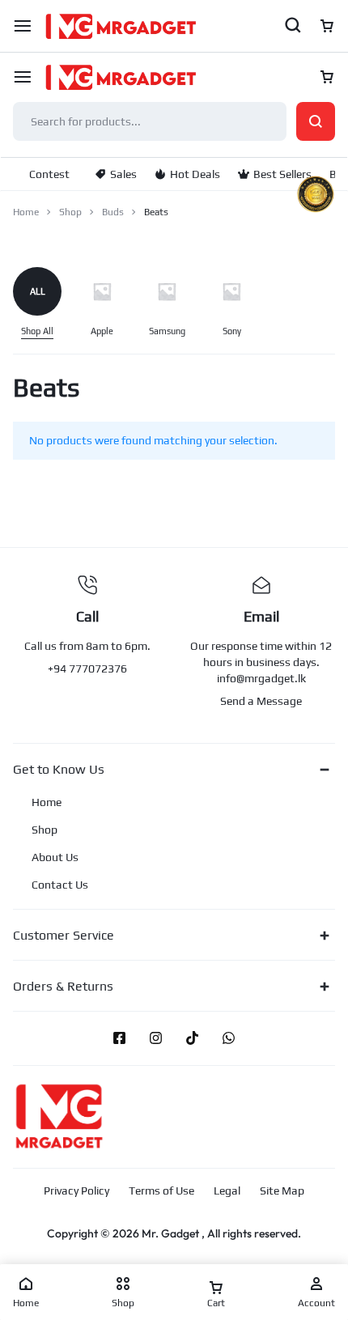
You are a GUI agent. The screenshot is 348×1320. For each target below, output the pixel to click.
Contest (49, 174)
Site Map (282, 1190)
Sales (123, 174)
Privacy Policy (76, 1190)
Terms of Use (161, 1190)
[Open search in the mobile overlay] (174, 121)
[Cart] (327, 77)
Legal (227, 1190)
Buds (113, 212)
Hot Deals (195, 174)
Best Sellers (282, 174)
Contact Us (60, 884)
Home (26, 212)
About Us (55, 857)
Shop (70, 212)
